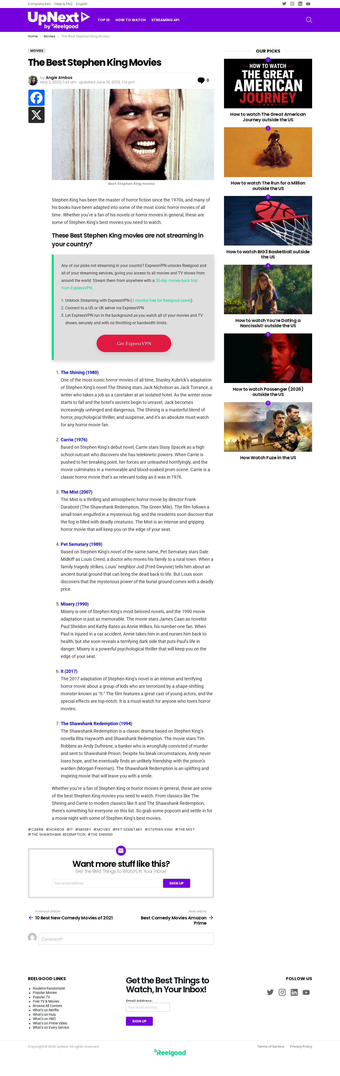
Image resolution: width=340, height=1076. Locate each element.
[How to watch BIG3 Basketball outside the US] (268, 221)
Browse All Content (47, 1006)
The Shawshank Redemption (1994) (96, 723)
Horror (56, 829)
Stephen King (160, 829)
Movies (104, 829)
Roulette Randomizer (49, 988)
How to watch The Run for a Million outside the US (268, 185)
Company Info (39, 3)
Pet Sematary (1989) (81, 544)
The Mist (186, 829)
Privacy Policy (301, 1047)
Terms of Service (270, 1047)
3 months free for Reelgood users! (161, 300)
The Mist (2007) (76, 492)
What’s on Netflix (46, 1010)
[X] (36, 115)
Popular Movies (45, 993)
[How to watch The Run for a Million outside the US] (268, 152)
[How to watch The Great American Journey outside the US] (268, 83)
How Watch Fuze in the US (268, 457)
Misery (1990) (75, 604)
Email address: (139, 1001)
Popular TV (41, 997)
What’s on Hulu (44, 1014)
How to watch (130, 19)
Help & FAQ (63, 3)
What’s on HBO (44, 1019)
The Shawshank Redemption (58, 834)
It (71, 829)
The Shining (102, 834)
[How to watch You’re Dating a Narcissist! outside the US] (268, 289)
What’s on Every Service (51, 1027)
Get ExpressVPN (134, 343)
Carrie (37, 829)
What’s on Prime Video (50, 1023)
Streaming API (165, 19)
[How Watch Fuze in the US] (268, 427)
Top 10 (104, 19)
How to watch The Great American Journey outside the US (268, 117)
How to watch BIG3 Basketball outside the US (268, 254)
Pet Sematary (129, 829)
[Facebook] (36, 98)
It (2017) (69, 671)
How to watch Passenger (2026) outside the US (268, 392)
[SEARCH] (309, 20)
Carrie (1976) (74, 439)
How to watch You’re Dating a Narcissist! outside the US (267, 323)
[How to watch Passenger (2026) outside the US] (268, 358)
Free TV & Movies (46, 1001)
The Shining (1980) (80, 372)
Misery (85, 829)
